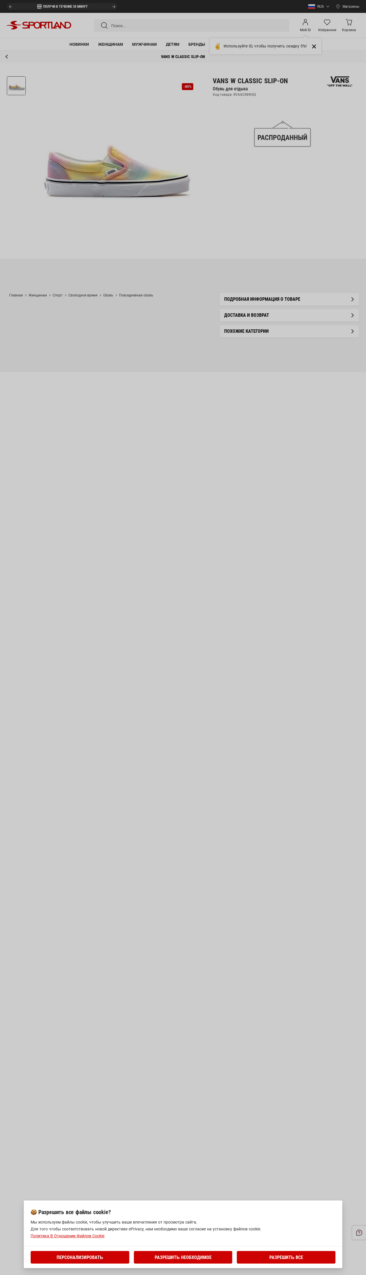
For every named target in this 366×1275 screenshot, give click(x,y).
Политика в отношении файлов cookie (67, 1236)
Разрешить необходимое (183, 1257)
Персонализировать (80, 1257)
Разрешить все (286, 1257)
